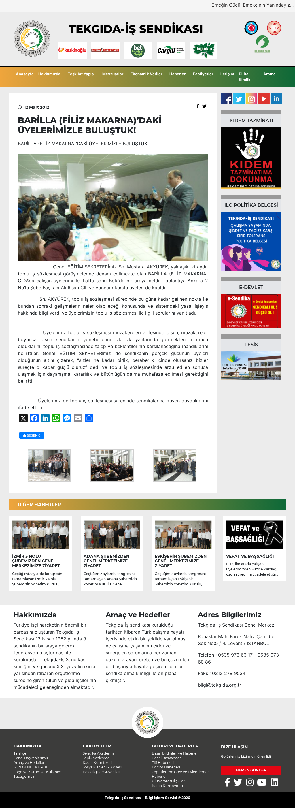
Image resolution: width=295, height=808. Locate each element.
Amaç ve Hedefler (29, 762)
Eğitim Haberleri (166, 767)
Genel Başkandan (167, 758)
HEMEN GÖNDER (251, 770)
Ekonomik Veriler (146, 74)
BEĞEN (33, 435)
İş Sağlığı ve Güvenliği (101, 772)
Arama (270, 74)
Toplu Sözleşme (96, 758)
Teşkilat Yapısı (81, 74)
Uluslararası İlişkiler (168, 781)
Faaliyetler (203, 74)
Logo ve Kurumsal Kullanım (38, 772)
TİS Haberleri (163, 762)
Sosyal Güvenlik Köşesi (102, 767)
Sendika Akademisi (99, 753)
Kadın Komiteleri (97, 762)
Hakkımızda (49, 74)
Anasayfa (25, 74)
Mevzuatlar (112, 74)
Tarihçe (20, 753)
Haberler (177, 74)
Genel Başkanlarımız (31, 758)
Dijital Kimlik (245, 77)
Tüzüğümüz (24, 776)
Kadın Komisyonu (167, 785)
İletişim (227, 74)
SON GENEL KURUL (31, 767)
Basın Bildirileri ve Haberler (175, 753)
